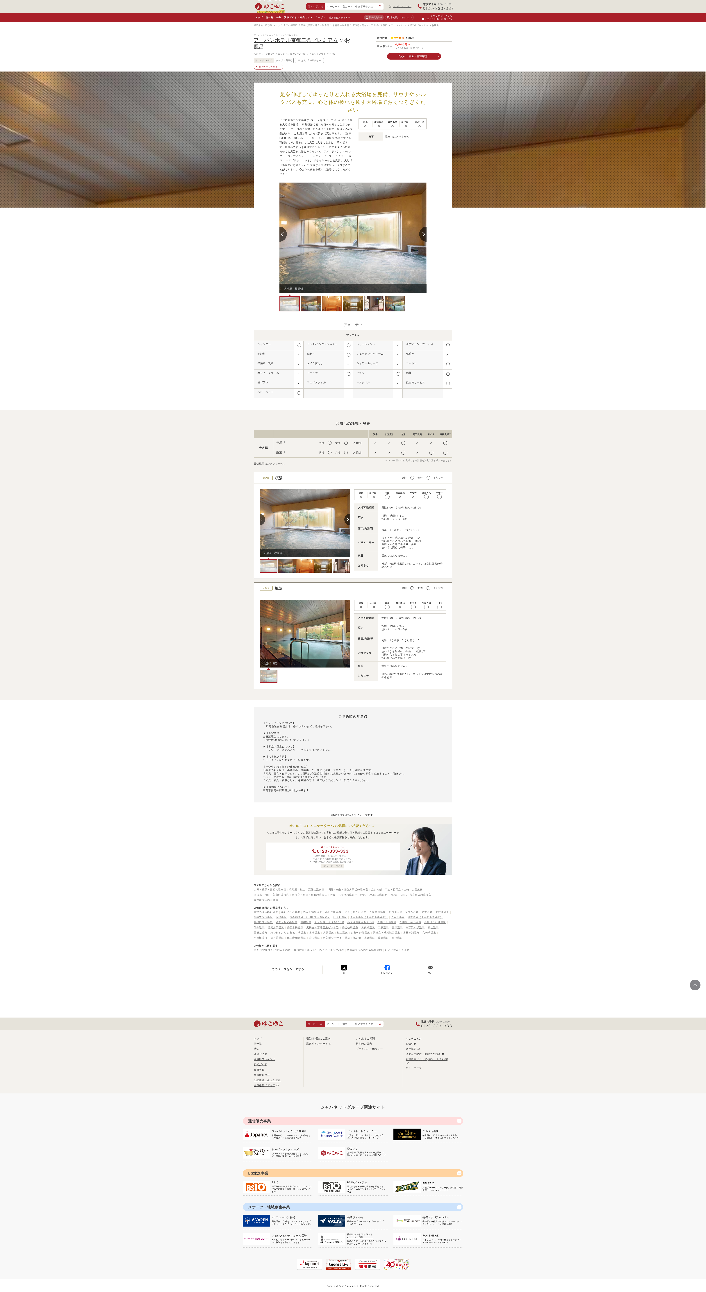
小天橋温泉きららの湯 (360, 922)
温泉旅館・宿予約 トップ (267, 25)
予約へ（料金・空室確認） (414, 56)
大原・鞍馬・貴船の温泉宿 (270, 889)
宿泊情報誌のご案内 (318, 1038)
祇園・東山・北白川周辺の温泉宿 (348, 889)
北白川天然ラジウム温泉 (403, 911)
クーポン (320, 17)
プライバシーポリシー (369, 1048)
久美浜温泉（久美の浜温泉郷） (369, 917)
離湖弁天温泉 (276, 927)
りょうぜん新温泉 (355, 911)
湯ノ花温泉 (277, 937)
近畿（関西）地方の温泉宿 (315, 25)
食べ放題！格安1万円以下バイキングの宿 (319, 949)
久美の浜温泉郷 (386, 922)
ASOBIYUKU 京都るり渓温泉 (288, 932)
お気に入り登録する (311, 60)
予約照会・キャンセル (267, 1080)
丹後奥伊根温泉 (263, 922)
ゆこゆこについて (402, 6)
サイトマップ (414, 1067)
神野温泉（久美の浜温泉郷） (425, 917)
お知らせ (411, 1043)
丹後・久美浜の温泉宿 (343, 894)
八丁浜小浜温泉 (415, 927)
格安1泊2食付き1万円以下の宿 (272, 949)
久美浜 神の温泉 (410, 922)
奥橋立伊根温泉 (263, 917)
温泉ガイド (290, 17)
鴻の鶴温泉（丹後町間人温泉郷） (310, 917)
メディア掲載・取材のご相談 (423, 1054)
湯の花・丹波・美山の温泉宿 (271, 894)
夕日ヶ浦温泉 (411, 932)
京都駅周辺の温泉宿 (266, 899)
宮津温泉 (397, 927)
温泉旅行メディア (338, 17)
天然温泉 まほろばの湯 (329, 922)
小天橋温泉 (260, 937)
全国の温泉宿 (290, 25)
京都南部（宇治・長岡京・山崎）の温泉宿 (396, 889)
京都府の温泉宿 (341, 25)
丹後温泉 (397, 937)
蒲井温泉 (259, 927)
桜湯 (279, 442)
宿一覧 (269, 17)
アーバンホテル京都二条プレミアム (409, 25)
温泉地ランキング (264, 1059)
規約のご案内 (364, 1043)
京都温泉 (306, 922)
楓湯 (279, 452)
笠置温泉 (427, 911)
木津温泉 (314, 932)
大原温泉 (328, 932)
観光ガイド (306, 17)
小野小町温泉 (333, 911)
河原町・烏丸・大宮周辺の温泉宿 (370, 25)
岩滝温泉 (314, 937)
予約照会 (401, 17)
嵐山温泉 (342, 932)
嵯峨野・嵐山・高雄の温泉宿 (306, 889)
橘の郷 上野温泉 (364, 937)
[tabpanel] (353, 238)
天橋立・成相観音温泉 (386, 932)
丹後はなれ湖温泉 (435, 922)
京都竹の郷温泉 (360, 932)
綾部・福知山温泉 (286, 922)
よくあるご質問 (365, 1038)
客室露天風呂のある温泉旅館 (364, 949)
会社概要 (411, 1048)
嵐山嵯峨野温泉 (296, 937)
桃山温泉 (433, 927)
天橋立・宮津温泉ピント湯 (322, 927)
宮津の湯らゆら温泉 (266, 911)
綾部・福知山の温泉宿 (373, 894)
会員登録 (259, 1069)
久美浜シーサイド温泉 (336, 937)
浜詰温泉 (281, 917)
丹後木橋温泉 (295, 927)
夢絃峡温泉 (442, 911)
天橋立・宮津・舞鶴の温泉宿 (309, 894)
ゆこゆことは (414, 1038)
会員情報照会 (262, 1074)
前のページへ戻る (268, 66)
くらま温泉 (398, 917)
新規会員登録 (375, 17)
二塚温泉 (383, 927)
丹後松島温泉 (350, 927)
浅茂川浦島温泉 (312, 911)
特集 (278, 17)
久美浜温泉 (429, 932)
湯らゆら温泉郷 (290, 911)
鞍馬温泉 (383, 937)
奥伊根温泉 (368, 927)
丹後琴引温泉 (377, 911)
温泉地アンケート (317, 1043)
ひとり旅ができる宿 (397, 949)
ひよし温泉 (340, 917)
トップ (259, 17)
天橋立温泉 (260, 932)
